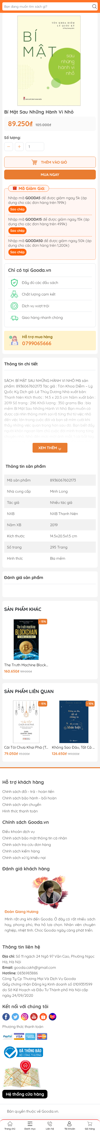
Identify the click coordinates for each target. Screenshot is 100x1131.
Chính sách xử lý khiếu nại (24, 857)
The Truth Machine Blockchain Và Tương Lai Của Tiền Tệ (26, 665)
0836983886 (27, 973)
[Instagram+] (24, 1016)
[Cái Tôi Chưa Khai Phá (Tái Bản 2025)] (26, 722)
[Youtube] (34, 1016)
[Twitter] (15, 1016)
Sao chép (17, 209)
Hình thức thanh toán (20, 811)
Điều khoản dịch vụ (18, 831)
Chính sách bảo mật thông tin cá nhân (34, 838)
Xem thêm (48, 447)
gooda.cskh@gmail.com (35, 967)
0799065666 (36, 343)
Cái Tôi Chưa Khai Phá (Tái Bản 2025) (26, 747)
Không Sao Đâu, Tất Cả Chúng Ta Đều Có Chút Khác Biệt (74, 747)
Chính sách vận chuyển (21, 804)
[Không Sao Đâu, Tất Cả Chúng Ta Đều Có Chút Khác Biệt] (74, 722)
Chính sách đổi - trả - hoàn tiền (28, 791)
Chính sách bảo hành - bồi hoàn (29, 798)
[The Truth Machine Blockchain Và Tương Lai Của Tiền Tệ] (26, 640)
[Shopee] (43, 1016)
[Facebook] (6, 1016)
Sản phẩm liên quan (29, 691)
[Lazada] (52, 1016)
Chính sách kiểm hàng (21, 851)
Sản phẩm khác (22, 609)
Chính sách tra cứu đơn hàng (26, 844)
